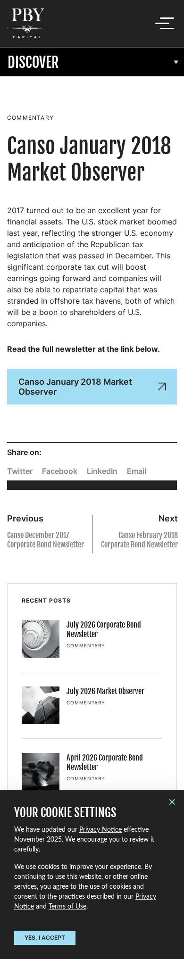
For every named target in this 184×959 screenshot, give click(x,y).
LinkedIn (102, 471)
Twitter (20, 471)
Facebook (59, 471)
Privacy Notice (100, 830)
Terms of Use (67, 906)
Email (136, 471)
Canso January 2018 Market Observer (75, 387)
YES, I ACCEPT (45, 937)
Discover (33, 62)
